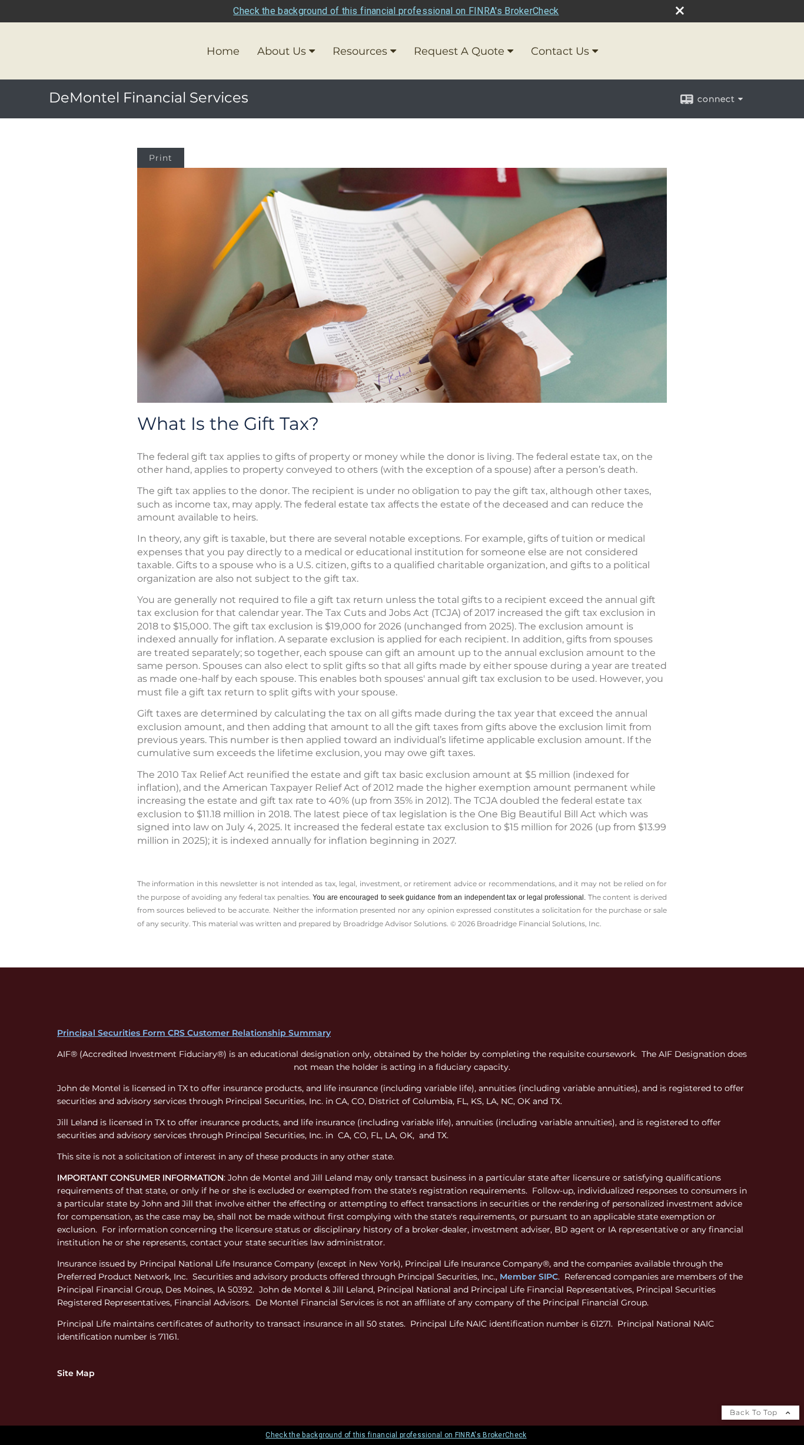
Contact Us (560, 51)
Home (223, 51)
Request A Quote (459, 51)
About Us (281, 51)
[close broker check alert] (680, 10)
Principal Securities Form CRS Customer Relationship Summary (194, 1033)
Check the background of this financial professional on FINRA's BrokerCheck (396, 10)
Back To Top (755, 1412)
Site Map (76, 1373)
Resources (360, 51)
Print (160, 158)
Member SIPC (529, 1276)
